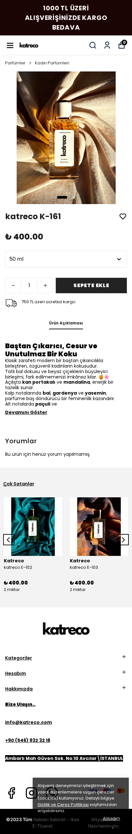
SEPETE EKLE (91, 285)
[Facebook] (11, 793)
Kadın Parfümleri (52, 63)
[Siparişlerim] (107, 45)
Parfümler (15, 63)
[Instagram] (31, 793)
